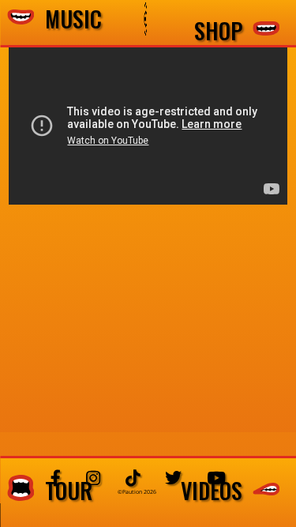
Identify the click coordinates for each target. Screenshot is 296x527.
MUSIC (68, 19)
